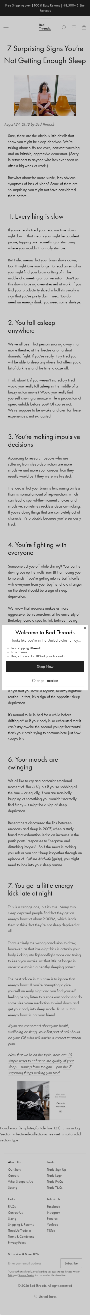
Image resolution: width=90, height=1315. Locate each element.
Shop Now (45, 666)
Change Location (45, 680)
